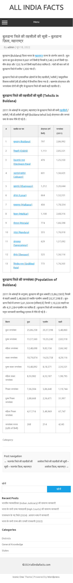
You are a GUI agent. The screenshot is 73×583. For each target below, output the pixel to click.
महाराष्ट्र (39, 55)
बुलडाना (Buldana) (21, 141)
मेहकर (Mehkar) (20, 214)
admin (10, 47)
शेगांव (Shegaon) (21, 254)
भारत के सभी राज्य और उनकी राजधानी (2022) (22, 521)
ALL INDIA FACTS (36, 7)
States (5, 550)
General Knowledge (12, 544)
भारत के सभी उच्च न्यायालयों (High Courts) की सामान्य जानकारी (30, 509)
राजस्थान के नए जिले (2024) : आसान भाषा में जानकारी (25, 515)
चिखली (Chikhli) (20, 151)
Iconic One (18, 577)
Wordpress (53, 577)
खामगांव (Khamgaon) (23, 186)
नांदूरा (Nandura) (21, 232)
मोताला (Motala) (21, 223)
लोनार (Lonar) (20, 195)
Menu (36, 22)
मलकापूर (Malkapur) (22, 204)
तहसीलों (63, 110)
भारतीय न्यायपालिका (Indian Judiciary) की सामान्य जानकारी (29, 503)
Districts (6, 538)
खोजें (4, 483)
